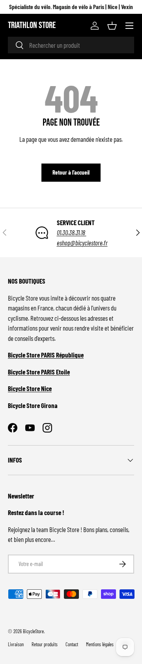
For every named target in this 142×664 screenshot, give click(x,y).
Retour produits (45, 644)
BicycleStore (33, 631)
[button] (112, 25)
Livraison (16, 644)
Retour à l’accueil (71, 172)
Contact (71, 644)
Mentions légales (100, 644)
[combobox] (71, 45)
